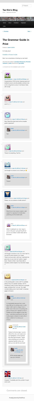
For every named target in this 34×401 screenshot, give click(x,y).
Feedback (16, 22)
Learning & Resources (19, 61)
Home (4, 22)
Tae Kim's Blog (10, 9)
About (9, 22)
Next (29, 31)
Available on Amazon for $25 (10, 54)
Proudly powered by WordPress (17, 398)
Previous (5, 31)
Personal (28, 61)
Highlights (23, 22)
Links (4, 26)
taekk (10, 63)
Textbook (5, 63)
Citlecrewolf (7, 168)
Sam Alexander (8, 79)
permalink (21, 63)
